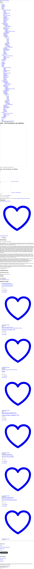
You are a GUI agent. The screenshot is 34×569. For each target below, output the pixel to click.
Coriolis (5, 11)
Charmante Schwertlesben (7, 67)
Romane (11, 498)
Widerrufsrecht (2, 548)
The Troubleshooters (8, 26)
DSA (6, 37)
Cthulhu (6, 29)
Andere (3, 9)
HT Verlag (5, 27)
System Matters (6, 35)
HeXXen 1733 (7, 101)
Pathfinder (6, 44)
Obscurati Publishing (6, 90)
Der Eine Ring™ (6, 48)
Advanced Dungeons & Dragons (8, 55)
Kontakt (1, 545)
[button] (1, 1)
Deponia (5, 12)
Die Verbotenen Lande (7, 13)
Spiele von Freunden (5, 23)
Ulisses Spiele (5, 93)
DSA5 (8, 41)
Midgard (5, 52)
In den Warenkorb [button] (4, 334)
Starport (5, 78)
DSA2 (8, 39)
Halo (4, 108)
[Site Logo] (4, 0)
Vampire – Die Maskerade (9, 104)
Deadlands (8, 46)
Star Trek (3, 8)
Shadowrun (7, 89)
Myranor (3, 6)
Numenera (5, 18)
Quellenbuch (7, 369)
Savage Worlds (7, 45)
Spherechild (5, 53)
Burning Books (6, 24)
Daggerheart (7, 30)
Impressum (1, 559)
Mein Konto (3, 60)
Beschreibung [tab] (4, 237)
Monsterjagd (5, 74)
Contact (5, 10)
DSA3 (8, 97)
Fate (4, 14)
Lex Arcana (5, 16)
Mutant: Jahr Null (6, 75)
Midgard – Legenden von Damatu (10, 31)
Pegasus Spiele (6, 86)
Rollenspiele (6, 413)
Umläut (5, 22)
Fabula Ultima (7, 100)
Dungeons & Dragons (7, 49)
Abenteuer (3, 284)
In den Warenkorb (2, 200)
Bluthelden (5, 47)
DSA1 (8, 38)
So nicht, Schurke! (6, 19)
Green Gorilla (5, 82)
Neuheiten (3, 4)
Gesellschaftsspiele (6, 50)
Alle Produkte (4, 59)
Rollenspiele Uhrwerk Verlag (26, 198)
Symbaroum (5, 21)
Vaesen (3, 7)
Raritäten (3, 112)
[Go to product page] (18, 283)
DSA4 (8, 40)
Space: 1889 (5, 20)
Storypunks (5, 34)
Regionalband (19, 198)
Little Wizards (7, 25)
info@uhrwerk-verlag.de (5, 279)
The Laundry (5, 54)
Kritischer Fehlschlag (6, 28)
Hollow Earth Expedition (7, 15)
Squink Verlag (6, 33)
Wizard (8, 42)
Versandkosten (8, 195)
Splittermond (3, 63)
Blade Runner (7, 36)
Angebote (3, 5)
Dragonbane (5, 71)
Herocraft (5, 51)
